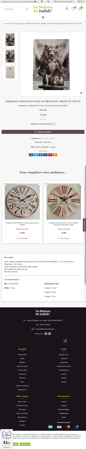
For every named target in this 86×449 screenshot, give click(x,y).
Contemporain (63, 370)
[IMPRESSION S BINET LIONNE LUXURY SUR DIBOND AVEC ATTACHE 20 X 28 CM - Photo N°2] (81, 93)
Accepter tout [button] (25, 444)
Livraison (64, 405)
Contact (63, 402)
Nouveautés (22, 354)
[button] (10, 39)
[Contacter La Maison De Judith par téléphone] (48, 1)
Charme (63, 382)
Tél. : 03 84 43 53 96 (43, 325)
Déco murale (19, 23)
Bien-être (22, 378)
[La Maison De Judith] (43, 9)
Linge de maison (22, 366)
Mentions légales (63, 409)
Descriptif (43, 110)
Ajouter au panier (44, 132)
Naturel (63, 374)
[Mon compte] (66, 9)
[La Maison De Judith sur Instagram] (79, 1)
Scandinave (64, 362)
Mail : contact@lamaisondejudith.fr (43, 329)
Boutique (22, 421)
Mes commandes (22, 413)
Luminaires (22, 374)
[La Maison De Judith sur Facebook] (81, 1)
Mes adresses (22, 417)
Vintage (63, 378)
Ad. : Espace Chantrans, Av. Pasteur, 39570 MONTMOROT (43, 320)
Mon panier (22, 409)
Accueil (7, 23)
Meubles (22, 362)
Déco (12, 23)
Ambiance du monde (64, 366)
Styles (22, 358)
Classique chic (63, 354)
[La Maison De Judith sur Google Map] (42, 1)
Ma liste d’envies (22, 405)
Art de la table (22, 370)
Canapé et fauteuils (22, 386)
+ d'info (52, 147)
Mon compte (22, 402)
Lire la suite (23, 238)
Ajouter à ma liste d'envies (41, 124)
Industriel (64, 358)
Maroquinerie (22, 389)
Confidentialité (63, 413)
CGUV (64, 417)
